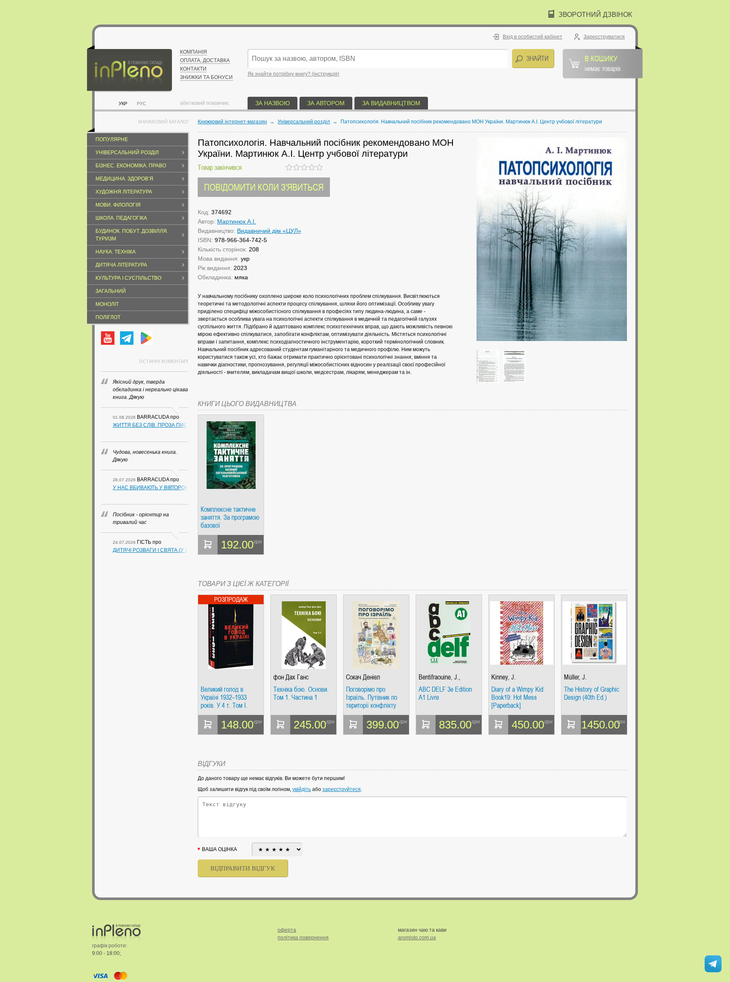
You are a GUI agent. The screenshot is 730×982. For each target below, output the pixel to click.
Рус (141, 103)
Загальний (110, 291)
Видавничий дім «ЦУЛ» (269, 230)
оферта (287, 930)
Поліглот (107, 317)
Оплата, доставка (205, 60)
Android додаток (146, 338)
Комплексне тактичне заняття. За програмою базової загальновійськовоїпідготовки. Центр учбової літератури (231, 517)
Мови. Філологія (118, 205)
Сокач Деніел (363, 677)
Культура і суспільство (128, 278)
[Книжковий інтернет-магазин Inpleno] (129, 68)
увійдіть (301, 789)
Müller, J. (575, 677)
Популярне (111, 139)
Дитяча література (121, 265)
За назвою (272, 103)
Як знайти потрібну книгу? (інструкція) (293, 74)
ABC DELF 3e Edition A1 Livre (445, 693)
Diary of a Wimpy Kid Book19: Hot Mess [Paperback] (517, 697)
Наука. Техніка (115, 252)
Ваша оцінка (219, 849)
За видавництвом (391, 103)
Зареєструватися (604, 37)
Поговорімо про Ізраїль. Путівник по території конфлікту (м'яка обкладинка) (371, 697)
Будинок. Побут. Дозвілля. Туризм (131, 235)
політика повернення (303, 938)
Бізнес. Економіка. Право (130, 166)
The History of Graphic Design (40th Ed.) (591, 693)
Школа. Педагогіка (121, 218)
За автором (326, 103)
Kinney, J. (503, 677)
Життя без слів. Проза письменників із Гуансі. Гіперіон (150, 425)
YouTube (107, 338)
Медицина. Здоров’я (124, 179)
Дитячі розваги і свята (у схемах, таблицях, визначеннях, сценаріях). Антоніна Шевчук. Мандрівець (150, 550)
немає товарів (603, 63)
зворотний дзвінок (595, 14)
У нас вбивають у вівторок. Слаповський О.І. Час (150, 488)
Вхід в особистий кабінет (532, 37)
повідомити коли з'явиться (264, 187)
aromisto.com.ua (417, 938)
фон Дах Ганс (291, 677)
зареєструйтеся (341, 789)
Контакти (193, 69)
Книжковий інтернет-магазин (232, 122)
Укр (123, 103)
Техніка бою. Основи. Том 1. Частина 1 (301, 693)
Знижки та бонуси (206, 77)
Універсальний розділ (127, 152)
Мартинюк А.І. (236, 221)
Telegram (126, 338)
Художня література (123, 192)
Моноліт (107, 304)
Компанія (193, 52)
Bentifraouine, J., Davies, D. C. (439, 677)
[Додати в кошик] (208, 544)
